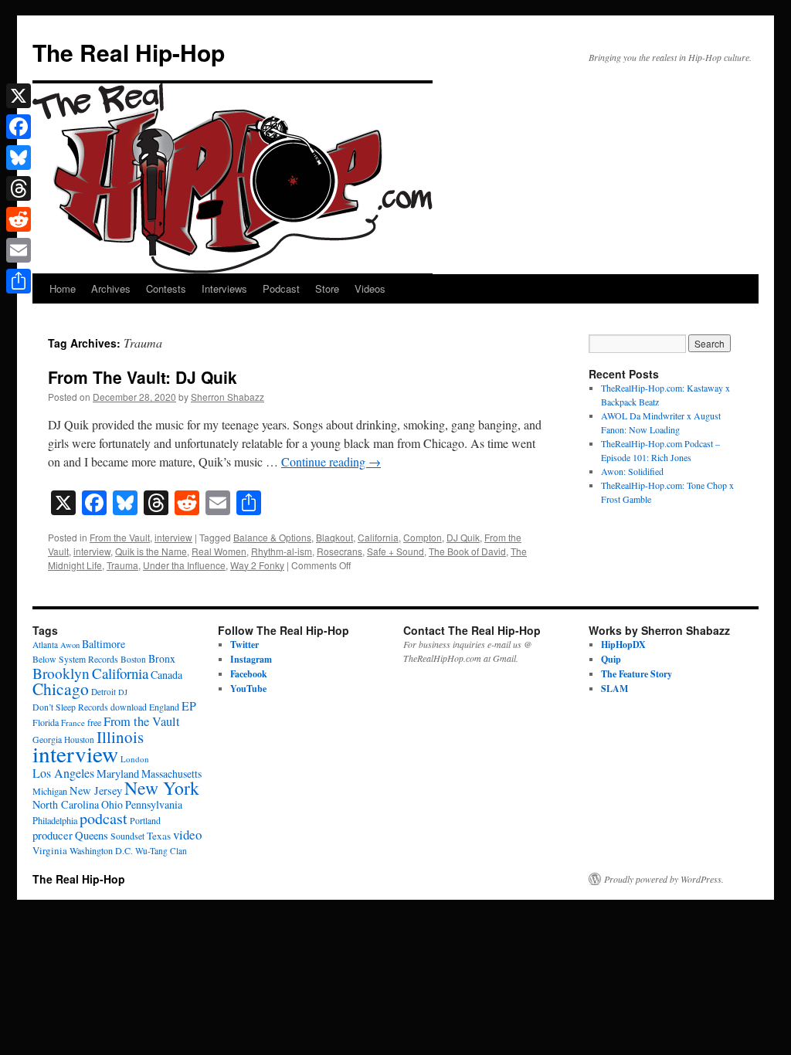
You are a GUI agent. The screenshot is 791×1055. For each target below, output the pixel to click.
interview (173, 537)
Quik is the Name (151, 551)
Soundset (127, 836)
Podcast (281, 288)
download (128, 707)
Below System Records (75, 659)
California (378, 537)
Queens (91, 835)
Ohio (112, 804)
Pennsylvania (153, 804)
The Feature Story (636, 673)
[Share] (18, 281)
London (135, 759)
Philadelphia (54, 820)
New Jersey (96, 790)
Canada (166, 674)
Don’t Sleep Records (70, 707)
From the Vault (120, 537)
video (187, 834)
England (164, 707)
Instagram (251, 659)
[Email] (18, 250)
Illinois (120, 737)
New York (161, 787)
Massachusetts (171, 773)
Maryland (118, 773)
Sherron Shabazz (227, 396)
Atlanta (45, 644)
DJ (122, 692)
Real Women (219, 551)
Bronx (161, 658)
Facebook (248, 673)
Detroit (103, 691)
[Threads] (18, 188)
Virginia (49, 850)
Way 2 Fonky (257, 565)
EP (189, 705)
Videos (370, 288)
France (73, 722)
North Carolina (65, 804)
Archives (111, 288)
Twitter (244, 644)
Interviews (224, 288)
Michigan (49, 791)
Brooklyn (61, 673)
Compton (422, 537)
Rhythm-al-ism (281, 551)
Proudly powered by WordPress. (664, 879)
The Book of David (467, 551)
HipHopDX (623, 644)
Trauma (122, 565)
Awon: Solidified (632, 471)
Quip (611, 659)
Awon (70, 644)
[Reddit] (18, 219)
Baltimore (103, 643)
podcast (103, 818)
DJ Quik (463, 537)
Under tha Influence (184, 565)
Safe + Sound (395, 551)
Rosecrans (339, 551)
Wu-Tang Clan (161, 851)
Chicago (60, 688)
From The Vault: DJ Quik (142, 376)
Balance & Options (272, 537)
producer (52, 835)
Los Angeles (63, 773)
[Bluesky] (18, 157)
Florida (45, 722)
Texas (159, 836)
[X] (18, 95)
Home (62, 288)
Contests (166, 288)
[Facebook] (18, 126)
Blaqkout (334, 537)
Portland (145, 820)
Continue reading (331, 461)
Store (327, 288)
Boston (133, 659)
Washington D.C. (101, 850)
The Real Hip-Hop (128, 52)
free (94, 722)
